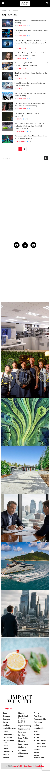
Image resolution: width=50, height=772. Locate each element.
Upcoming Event (40, 746)
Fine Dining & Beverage (23, 717)
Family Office (8, 751)
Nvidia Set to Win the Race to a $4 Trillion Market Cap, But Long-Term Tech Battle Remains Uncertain (29, 126)
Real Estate (38, 716)
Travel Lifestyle (40, 740)
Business (6, 719)
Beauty (5, 713)
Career (5, 722)
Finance (21, 713)
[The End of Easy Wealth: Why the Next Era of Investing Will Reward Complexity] (25, 614)
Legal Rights (23, 738)
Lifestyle (21, 741)
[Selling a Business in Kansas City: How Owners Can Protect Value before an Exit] (25, 518)
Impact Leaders (24, 729)
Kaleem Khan (21, 131)
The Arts (37, 734)
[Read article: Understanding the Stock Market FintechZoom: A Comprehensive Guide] (7, 139)
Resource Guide (40, 719)
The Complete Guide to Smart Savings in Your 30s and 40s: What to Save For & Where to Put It (31, 42)
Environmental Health (8, 741)
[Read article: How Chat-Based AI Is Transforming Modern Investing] (7, 23)
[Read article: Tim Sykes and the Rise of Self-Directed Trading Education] (7, 33)
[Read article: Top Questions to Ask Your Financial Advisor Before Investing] (7, 96)
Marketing (22, 747)
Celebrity (6, 725)
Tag (9, 10)
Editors (19, 119)
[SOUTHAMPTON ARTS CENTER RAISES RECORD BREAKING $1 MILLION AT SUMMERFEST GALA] (25, 278)
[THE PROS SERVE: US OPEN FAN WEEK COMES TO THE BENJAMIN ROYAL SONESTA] (25, 374)
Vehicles (37, 749)
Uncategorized (39, 743)
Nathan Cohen (21, 58)
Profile (36, 713)
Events (5, 745)
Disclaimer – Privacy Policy (34, 766)
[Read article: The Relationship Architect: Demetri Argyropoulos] (7, 116)
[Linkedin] (33, 245)
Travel (36, 737)
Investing (21, 735)
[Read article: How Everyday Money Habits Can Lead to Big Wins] (7, 76)
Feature (6, 757)
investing (15, 10)
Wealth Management (39, 756)
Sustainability (39, 728)
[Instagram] (25, 245)
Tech (36, 731)
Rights (36, 725)
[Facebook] (17, 245)
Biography (6, 716)
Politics (21, 756)
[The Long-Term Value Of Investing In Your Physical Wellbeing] (25, 661)
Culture (5, 731)
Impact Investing (24, 726)
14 (27, 119)
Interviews (22, 732)
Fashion (6, 754)
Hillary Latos (21, 26)
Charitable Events (9, 728)
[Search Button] (47, 3)
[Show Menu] (3, 3)
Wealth (36, 752)
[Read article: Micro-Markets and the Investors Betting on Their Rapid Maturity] (7, 86)
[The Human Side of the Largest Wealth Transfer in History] (25, 422)
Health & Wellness (21, 722)
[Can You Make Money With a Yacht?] (25, 566)
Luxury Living (23, 744)
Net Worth (22, 750)
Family (5, 748)
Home (4, 10)
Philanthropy (23, 753)
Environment (7, 737)
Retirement (38, 722)
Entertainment (8, 734)
